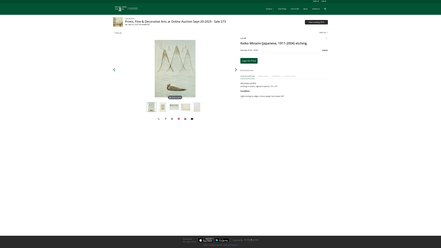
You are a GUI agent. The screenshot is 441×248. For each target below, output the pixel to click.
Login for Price (249, 60)
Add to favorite (326, 38)
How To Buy (282, 9)
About (305, 9)
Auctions (269, 9)
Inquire (325, 50)
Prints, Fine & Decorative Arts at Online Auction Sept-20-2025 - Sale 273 (175, 21)
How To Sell (295, 9)
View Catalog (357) (316, 22)
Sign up (316, 1)
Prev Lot (118, 33)
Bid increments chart (247, 70)
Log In (323, 1)
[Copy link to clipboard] (158, 119)
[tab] (247, 77)
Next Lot (322, 32)
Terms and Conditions (230, 245)
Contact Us (316, 9)
